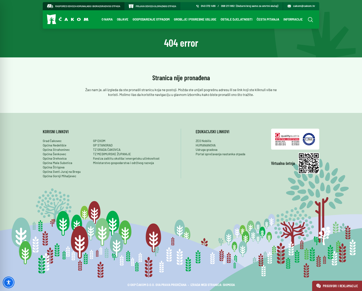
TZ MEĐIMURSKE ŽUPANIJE (112, 154)
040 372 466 (208, 6)
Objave (122, 19)
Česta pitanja (268, 19)
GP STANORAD (102, 145)
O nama (107, 19)
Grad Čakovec (52, 141)
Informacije (293, 19)
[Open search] (310, 19)
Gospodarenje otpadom (151, 19)
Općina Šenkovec (54, 154)
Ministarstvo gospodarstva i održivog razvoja (123, 163)
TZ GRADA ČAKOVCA (106, 149)
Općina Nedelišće (54, 145)
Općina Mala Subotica (57, 163)
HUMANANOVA (206, 145)
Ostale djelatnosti (236, 19)
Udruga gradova (206, 149)
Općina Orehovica (55, 158)
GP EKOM (99, 141)
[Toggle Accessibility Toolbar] (8, 282)
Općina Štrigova (54, 167)
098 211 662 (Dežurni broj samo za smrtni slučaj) (249, 6)
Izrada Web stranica (205, 285)
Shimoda (229, 285)
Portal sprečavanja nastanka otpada (220, 154)
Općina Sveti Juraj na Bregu (62, 171)
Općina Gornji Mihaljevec (59, 176)
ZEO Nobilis (203, 141)
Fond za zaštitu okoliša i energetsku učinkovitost (126, 158)
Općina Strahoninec (56, 149)
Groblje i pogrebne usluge (195, 19)
